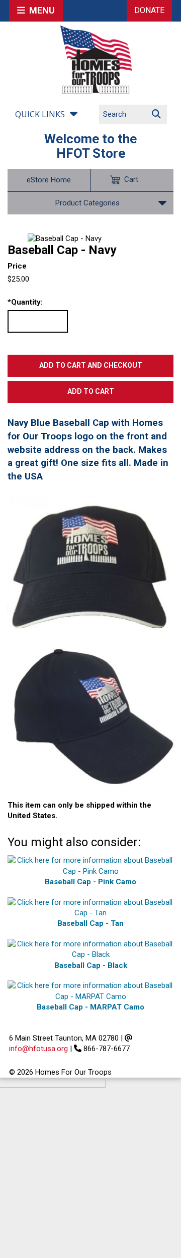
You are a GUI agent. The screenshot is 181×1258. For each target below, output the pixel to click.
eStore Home (49, 179)
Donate (149, 10)
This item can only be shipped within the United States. (79, 810)
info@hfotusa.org (38, 1048)
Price (17, 266)
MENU (40, 10)
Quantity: (25, 302)
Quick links (40, 114)
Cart (131, 179)
